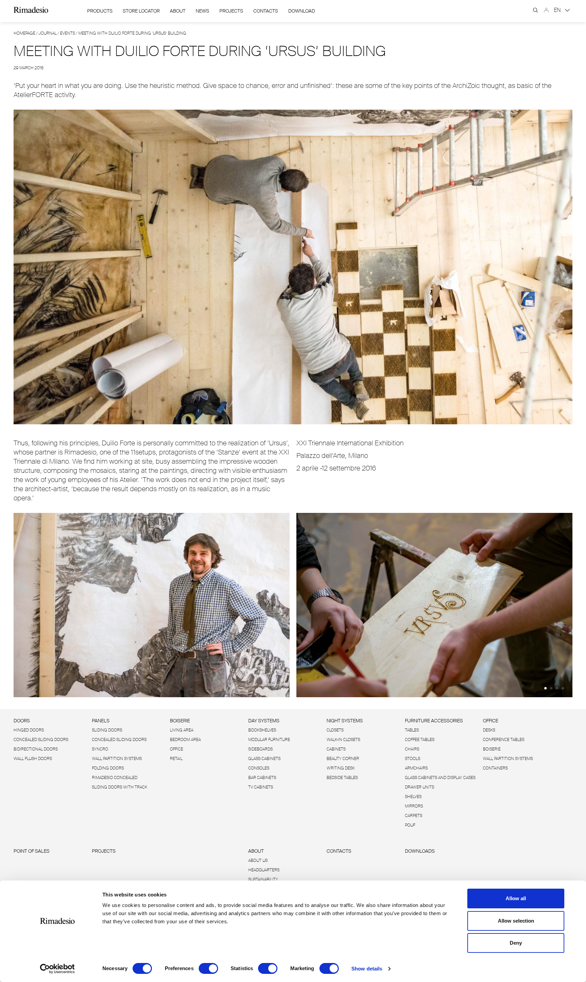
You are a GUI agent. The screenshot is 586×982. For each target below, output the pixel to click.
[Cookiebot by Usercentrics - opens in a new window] (57, 969)
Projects (231, 11)
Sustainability (263, 879)
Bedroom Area (185, 739)
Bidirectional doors (36, 749)
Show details (366, 968)
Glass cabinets (264, 758)
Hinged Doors (29, 730)
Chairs (412, 749)
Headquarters (263, 870)
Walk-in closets (343, 739)
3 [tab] (557, 688)
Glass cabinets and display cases (440, 777)
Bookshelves (262, 730)
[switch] (208, 968)
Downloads (420, 851)
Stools (412, 758)
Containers (495, 768)
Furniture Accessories (434, 721)
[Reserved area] (546, 10)
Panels (101, 721)
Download (301, 11)
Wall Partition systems (117, 758)
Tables (412, 730)
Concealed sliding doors (119, 739)
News (202, 11)
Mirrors (414, 806)
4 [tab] (563, 688)
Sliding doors (107, 730)
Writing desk (341, 768)
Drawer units (419, 787)
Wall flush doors (33, 758)
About (177, 11)
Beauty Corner (343, 758)
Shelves (413, 796)
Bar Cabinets (262, 777)
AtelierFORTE (33, 94)
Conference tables (503, 739)
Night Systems (345, 721)
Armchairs (416, 768)
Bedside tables (342, 777)
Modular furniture (269, 739)
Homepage (24, 33)
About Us (258, 860)
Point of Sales (32, 851)
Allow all (516, 898)
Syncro (100, 749)
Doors (22, 721)
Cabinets (336, 749)
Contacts (265, 11)
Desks (489, 730)
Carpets (413, 815)
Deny (516, 943)
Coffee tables (419, 739)
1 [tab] (545, 688)
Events (67, 33)
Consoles (258, 768)
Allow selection (516, 921)
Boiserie (180, 721)
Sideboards (260, 749)
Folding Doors (108, 768)
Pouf (410, 825)
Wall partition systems (508, 758)
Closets (335, 730)
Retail (176, 758)
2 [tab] (551, 688)
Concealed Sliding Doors (41, 739)
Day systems (263, 721)
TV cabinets (260, 787)
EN (558, 10)
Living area (181, 730)
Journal (48, 33)
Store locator (141, 11)
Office (176, 749)
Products (100, 11)
